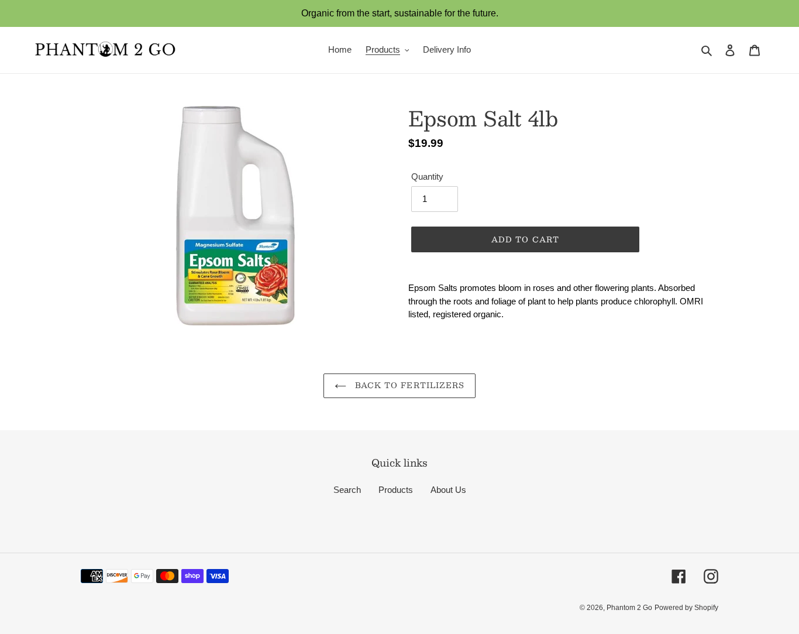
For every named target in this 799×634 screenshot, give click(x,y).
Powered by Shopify (686, 608)
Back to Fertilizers (408, 385)
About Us (448, 490)
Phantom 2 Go (629, 608)
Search (347, 490)
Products (395, 490)
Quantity (427, 176)
